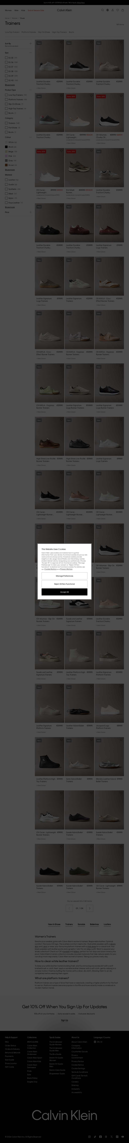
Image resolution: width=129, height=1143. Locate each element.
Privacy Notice (66, 569)
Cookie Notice (50, 569)
